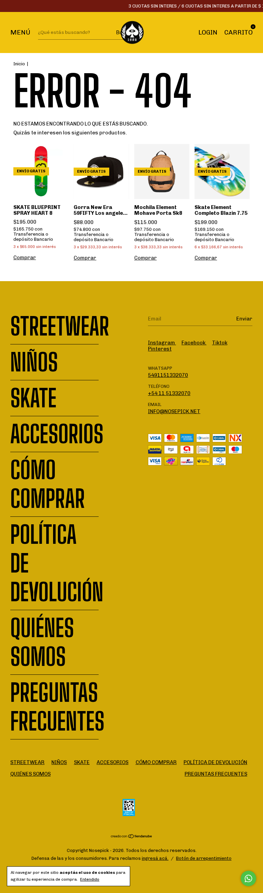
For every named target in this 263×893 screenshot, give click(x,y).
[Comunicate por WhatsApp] (248, 878)
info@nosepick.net (174, 411)
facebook (193, 343)
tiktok (219, 343)
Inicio (19, 63)
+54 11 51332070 (169, 393)
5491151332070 (168, 375)
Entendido (89, 879)
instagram (162, 343)
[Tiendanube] (131, 837)
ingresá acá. (155, 858)
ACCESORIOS (56, 434)
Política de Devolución (215, 762)
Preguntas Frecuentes (57, 707)
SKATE (33, 398)
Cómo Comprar (47, 484)
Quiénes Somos (42, 642)
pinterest (160, 349)
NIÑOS (34, 362)
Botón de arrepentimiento (203, 858)
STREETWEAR (59, 326)
